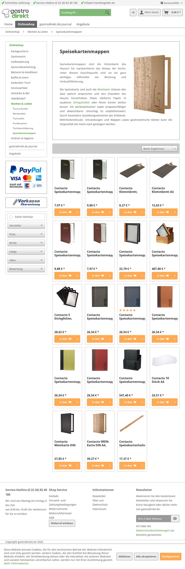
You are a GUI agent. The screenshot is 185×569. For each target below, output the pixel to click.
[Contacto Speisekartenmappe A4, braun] (165, 297)
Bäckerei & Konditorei (24, 72)
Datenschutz (100, 504)
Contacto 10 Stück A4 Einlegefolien (161, 380)
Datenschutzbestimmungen (153, 530)
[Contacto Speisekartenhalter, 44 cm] (132, 423)
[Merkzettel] (133, 12)
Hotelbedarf (18, 98)
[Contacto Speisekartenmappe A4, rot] (100, 360)
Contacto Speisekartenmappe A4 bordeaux (67, 253)
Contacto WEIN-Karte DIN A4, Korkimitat (98, 443)
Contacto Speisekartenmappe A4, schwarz (100, 316)
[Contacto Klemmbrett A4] (165, 170)
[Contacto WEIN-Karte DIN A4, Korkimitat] (100, 423)
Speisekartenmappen (24, 133)
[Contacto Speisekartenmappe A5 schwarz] (67, 170)
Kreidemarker (20, 123)
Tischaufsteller (20, 108)
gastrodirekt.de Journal (23, 146)
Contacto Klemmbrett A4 (163, 190)
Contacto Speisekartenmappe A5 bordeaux (100, 253)
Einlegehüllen (81, 102)
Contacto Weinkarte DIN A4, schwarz (65, 443)
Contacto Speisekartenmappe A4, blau (132, 316)
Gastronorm (18, 56)
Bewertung (16, 269)
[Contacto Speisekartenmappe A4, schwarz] (100, 297)
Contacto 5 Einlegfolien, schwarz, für (63, 316)
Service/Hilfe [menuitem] (171, 3)
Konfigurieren (170, 556)
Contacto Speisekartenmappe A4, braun (165, 316)
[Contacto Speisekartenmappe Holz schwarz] (132, 233)
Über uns (98, 500)
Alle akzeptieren (146, 556)
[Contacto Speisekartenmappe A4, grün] (67, 360)
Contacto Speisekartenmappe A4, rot (100, 380)
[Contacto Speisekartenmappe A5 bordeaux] (100, 233)
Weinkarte (103, 89)
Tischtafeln (18, 118)
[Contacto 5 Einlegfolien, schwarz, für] (67, 297)
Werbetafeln (19, 113)
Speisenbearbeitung (23, 67)
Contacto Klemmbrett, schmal (128, 190)
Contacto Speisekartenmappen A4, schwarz (132, 380)
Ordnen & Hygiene (22, 138)
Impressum (99, 509)
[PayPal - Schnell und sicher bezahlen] (26, 177)
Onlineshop (16, 45)
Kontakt (53, 496)
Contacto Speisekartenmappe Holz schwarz (132, 253)
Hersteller (15, 225)
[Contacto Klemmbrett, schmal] (132, 170)
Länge (13, 251)
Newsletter (99, 496)
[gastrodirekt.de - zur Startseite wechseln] (15, 13)
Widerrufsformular (60, 513)
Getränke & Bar (20, 93)
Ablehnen (124, 556)
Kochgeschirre (19, 51)
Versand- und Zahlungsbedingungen (62, 502)
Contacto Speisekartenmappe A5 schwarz (67, 190)
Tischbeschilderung (23, 128)
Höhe (12, 260)
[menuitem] (85, 12)
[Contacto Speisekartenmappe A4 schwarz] (100, 170)
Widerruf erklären (62, 523)
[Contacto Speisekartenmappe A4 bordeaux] (67, 233)
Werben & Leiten (21, 103)
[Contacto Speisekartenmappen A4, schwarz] (132, 360)
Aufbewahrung (20, 61)
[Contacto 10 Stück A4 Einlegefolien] (165, 360)
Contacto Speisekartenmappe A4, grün (67, 380)
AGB (51, 517)
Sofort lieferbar (24, 217)
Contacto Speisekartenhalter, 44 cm (132, 443)
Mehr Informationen (16, 563)
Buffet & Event (19, 77)
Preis (12, 234)
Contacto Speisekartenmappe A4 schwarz (100, 190)
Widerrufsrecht (58, 509)
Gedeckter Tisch (21, 82)
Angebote (15, 153)
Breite (13, 243)
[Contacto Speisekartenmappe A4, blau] (132, 297)
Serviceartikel (19, 88)
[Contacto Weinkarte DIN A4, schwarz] (67, 423)
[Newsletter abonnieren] (175, 518)
